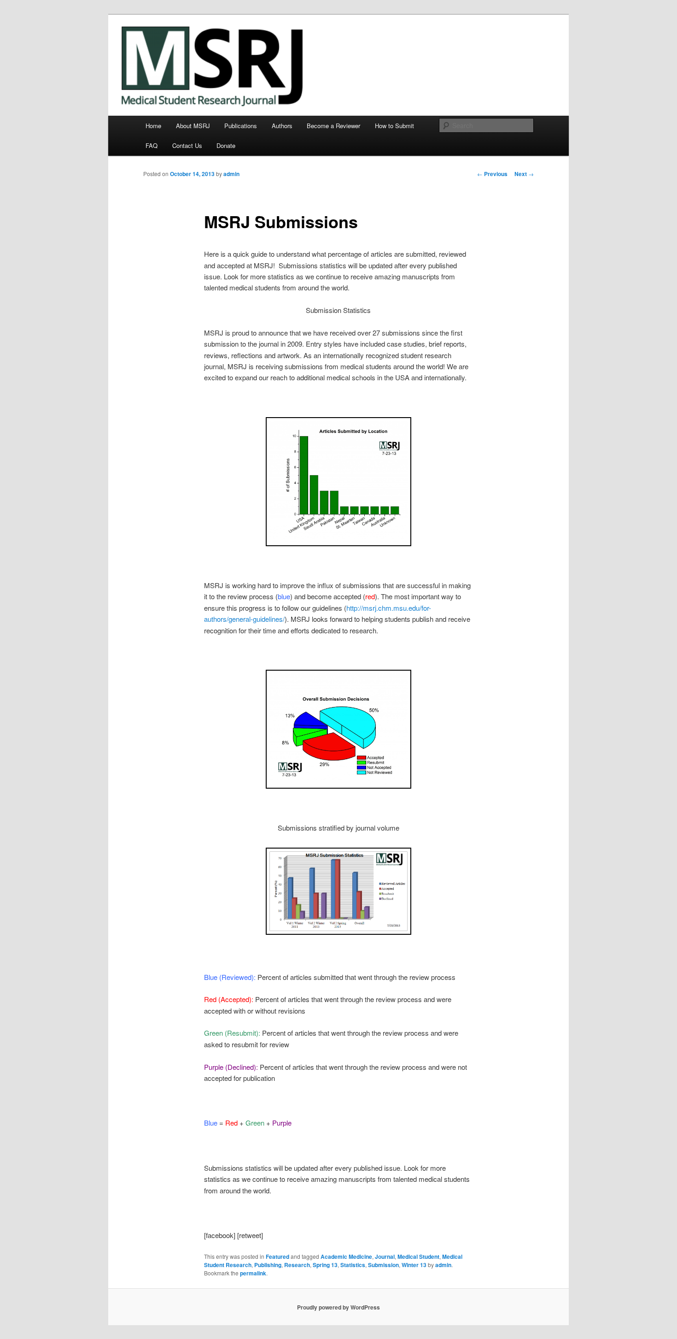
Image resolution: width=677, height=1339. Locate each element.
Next (524, 174)
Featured (277, 1256)
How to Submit (394, 125)
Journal (385, 1256)
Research (297, 1265)
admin (231, 174)
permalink (253, 1273)
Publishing (267, 1265)
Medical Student (418, 1256)
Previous (492, 174)
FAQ (152, 145)
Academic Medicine (346, 1256)
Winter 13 (414, 1265)
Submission (383, 1265)
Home (153, 125)
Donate (225, 145)
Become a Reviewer (333, 125)
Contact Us (187, 145)
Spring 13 (325, 1265)
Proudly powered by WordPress (338, 1307)
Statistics (352, 1265)
